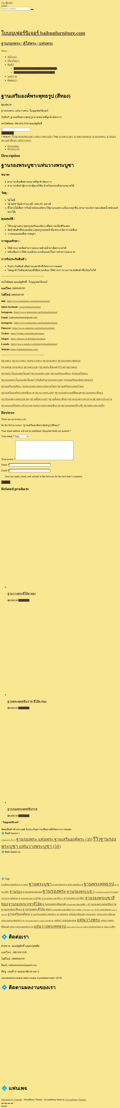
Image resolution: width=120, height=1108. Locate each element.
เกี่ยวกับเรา (13, 60)
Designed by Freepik (11, 1099)
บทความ (12, 76)
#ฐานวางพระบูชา (44, 392)
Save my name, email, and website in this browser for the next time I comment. (44, 476)
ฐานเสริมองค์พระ (61, 373)
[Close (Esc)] (2, 1103)
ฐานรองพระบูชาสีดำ (74, 898)
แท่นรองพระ (90, 914)
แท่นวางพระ (24, 140)
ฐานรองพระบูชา (40, 373)
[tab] (63, 146)
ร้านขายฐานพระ (67, 367)
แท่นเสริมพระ (80, 373)
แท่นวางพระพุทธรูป (50, 926)
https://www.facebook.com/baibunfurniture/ (28, 301)
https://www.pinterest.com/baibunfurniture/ (33, 328)
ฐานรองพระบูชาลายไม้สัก (30, 898)
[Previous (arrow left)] (2, 1106)
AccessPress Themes (75, 1099)
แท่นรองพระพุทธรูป (32, 921)
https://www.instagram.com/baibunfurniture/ (36, 312)
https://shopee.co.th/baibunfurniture (28, 338)
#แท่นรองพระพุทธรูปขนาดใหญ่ (39, 386)
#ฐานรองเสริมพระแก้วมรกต (16, 405)
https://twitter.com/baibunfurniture (27, 333)
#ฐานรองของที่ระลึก (72, 405)
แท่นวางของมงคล (65, 920)
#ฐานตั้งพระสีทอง (58, 399)
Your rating (7, 436)
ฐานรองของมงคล (32, 892)
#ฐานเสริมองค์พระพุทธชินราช (18, 392)
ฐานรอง (16, 891)
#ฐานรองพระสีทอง (92, 392)
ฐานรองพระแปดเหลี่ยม (61, 910)
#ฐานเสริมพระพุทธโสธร (70, 386)
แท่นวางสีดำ (110, 927)
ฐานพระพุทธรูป (82, 136)
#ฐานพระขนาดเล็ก (94, 405)
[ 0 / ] (7, 2)
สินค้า (11, 64)
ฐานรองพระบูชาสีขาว (52, 898)
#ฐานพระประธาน (102, 399)
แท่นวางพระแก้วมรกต (74, 927)
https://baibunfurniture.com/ (24, 349)
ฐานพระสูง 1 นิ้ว (8, 840)
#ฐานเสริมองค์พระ (11, 386)
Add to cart (7, 133)
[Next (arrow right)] (5, 1106)
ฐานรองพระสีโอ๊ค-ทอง (37, 909)
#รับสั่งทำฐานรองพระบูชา (49, 380)
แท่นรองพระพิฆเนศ (106, 914)
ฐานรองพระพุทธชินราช (102, 904)
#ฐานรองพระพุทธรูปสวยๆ (15, 399)
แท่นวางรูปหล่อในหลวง (93, 927)
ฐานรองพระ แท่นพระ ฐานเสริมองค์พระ (35, 68)
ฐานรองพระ (99, 136)
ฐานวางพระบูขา (88, 910)
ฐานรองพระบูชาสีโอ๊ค (25, 904)
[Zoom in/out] (12, 1103)
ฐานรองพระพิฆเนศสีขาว (77, 904)
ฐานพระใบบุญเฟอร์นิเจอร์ (15, 373)
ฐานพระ (6, 360)
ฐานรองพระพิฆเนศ (54, 904)
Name (5, 464)
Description (13, 146)
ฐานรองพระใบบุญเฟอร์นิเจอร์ (18, 380)
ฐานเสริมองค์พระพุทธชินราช (45, 914)
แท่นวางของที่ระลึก (47, 921)
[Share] (5, 1103)
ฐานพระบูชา (66, 136)
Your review (8, 459)
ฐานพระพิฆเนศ (48, 367)
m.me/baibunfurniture (30, 307)
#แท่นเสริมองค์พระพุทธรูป (78, 380)
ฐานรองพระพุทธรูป (69, 360)
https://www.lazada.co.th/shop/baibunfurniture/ (34, 344)
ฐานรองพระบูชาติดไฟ (103, 892)
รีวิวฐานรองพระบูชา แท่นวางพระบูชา (34, 72)
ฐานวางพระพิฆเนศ (103, 910)
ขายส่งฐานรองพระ (12, 367)
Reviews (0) (14, 149)
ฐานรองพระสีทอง (11, 909)
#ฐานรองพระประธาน (80, 399)
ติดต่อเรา (12, 80)
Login (4, 5)
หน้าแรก (12, 56)
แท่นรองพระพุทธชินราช (13, 920)
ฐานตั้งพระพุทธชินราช (11, 885)
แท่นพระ (64, 914)
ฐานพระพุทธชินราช (74, 885)
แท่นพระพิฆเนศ (77, 914)
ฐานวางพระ (19, 360)
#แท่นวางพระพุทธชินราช (46, 405)
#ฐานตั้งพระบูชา (39, 399)
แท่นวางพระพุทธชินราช (21, 927)
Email (5, 470)
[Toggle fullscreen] (9, 1103)
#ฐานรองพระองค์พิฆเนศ (68, 392)
